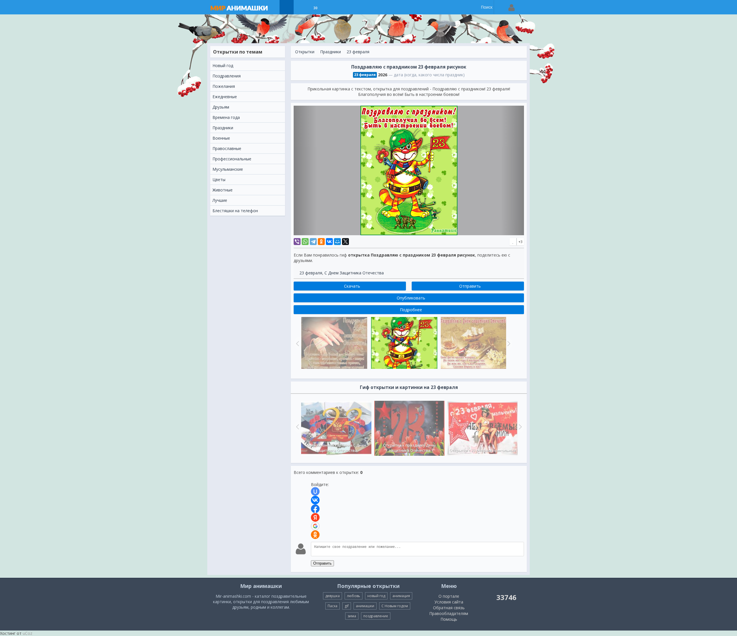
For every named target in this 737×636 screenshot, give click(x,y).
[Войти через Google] (315, 526)
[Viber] (297, 241)
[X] (345, 241)
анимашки (365, 605)
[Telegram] (313, 241)
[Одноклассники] (321, 241)
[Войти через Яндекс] (315, 517)
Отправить (322, 563)
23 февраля (358, 51)
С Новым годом (394, 605)
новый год (376, 595)
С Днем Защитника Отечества (354, 273)
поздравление (375, 616)
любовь (353, 595)
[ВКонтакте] (329, 241)
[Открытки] (287, 7)
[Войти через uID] (315, 491)
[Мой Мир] (337, 241)
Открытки (304, 51)
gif (347, 605)
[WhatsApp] (305, 241)
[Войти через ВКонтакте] (315, 500)
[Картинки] (301, 7)
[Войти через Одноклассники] (315, 534)
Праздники (330, 51)
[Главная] (244, 7)
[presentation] (297, 426)
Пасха (332, 605)
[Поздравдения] (330, 7)
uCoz (27, 633)
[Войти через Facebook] (315, 508)
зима (351, 616)
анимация (401, 595)
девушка (332, 595)
